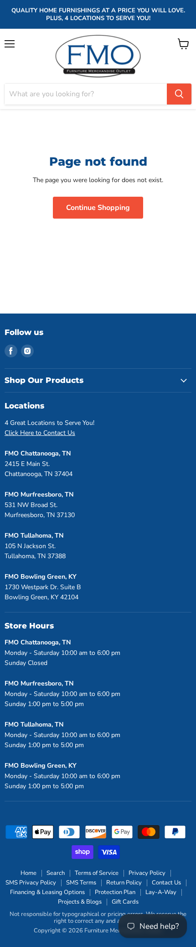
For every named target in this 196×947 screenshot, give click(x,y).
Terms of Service (97, 873)
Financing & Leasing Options (47, 892)
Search (55, 873)
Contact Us (166, 883)
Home (28, 873)
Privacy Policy (147, 873)
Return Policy (124, 883)
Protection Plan (115, 892)
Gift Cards (125, 902)
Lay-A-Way (160, 892)
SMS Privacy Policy (30, 883)
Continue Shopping (98, 208)
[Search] (179, 94)
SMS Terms (81, 883)
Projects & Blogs (80, 902)
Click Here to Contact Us (40, 433)
